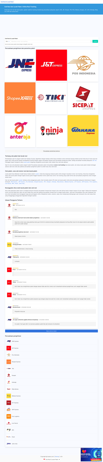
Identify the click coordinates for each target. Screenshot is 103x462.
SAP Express (85, 181)
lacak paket (27, 162)
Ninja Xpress (60, 181)
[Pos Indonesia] (83, 66)
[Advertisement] (51, 25)
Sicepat (49, 181)
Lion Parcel (8, 183)
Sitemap (57, 456)
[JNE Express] (20, 66)
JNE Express (14, 181)
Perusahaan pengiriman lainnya (51, 151)
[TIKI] (51, 98)
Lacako (37, 174)
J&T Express (21, 181)
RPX (13, 183)
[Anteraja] (20, 131)
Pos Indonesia (30, 181)
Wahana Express (69, 181)
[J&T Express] (51, 66)
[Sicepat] (83, 98)
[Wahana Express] (83, 131)
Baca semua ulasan (51, 331)
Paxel (16, 183)
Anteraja (54, 181)
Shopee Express (38, 181)
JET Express (77, 181)
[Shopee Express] (20, 98)
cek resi (94, 160)
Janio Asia (22, 183)
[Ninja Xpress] (51, 131)
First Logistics (93, 181)
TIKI (45, 181)
